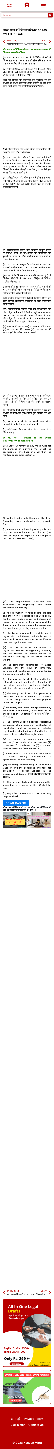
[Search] (50, 15)
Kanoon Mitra (10, 5)
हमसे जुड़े (15, 1418)
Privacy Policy (33, 1418)
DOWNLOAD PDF (15, 803)
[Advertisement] (27, 118)
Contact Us (36, 1425)
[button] (43, 5)
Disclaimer (18, 1425)
